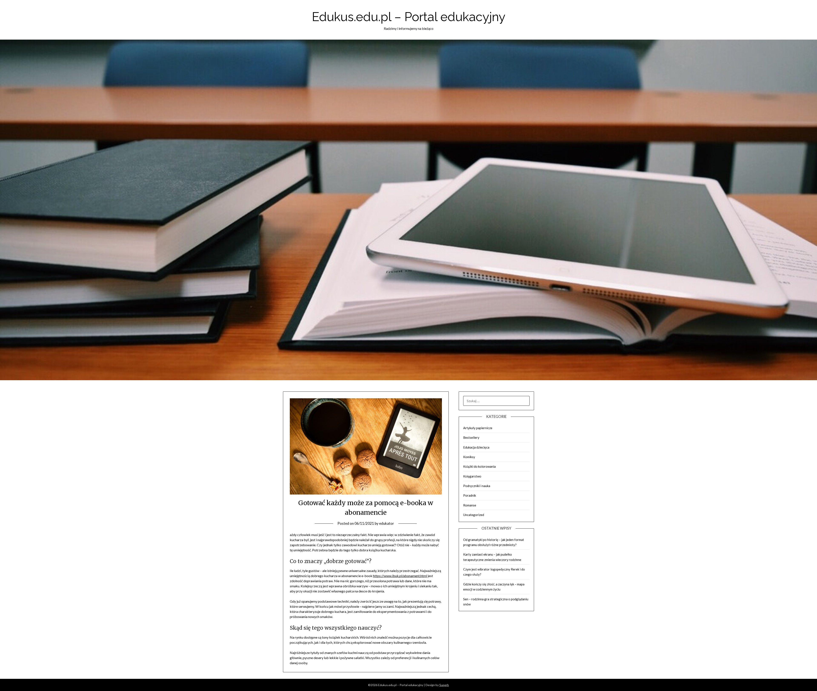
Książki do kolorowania (479, 466)
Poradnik (469, 495)
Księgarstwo (472, 476)
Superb (444, 685)
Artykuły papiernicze (477, 428)
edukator (386, 523)
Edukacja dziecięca (476, 447)
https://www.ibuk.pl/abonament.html (400, 576)
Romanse (469, 505)
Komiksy (469, 457)
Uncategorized (473, 515)
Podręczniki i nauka (476, 486)
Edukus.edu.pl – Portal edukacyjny (408, 16)
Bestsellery (471, 437)
